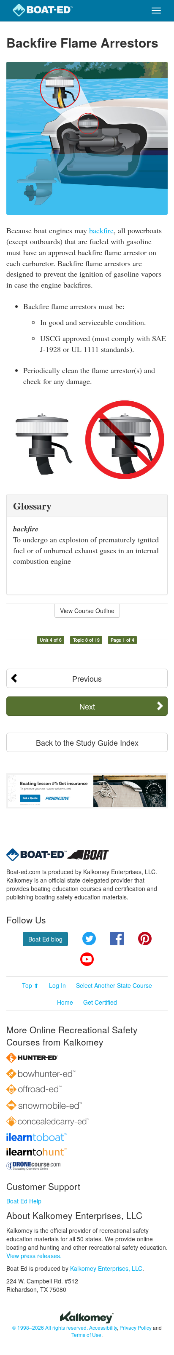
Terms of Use (86, 1334)
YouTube (87, 959)
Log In (57, 985)
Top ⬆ (30, 985)
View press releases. (34, 1255)
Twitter (89, 938)
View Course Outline (87, 610)
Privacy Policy (136, 1327)
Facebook (117, 938)
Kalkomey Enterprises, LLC (106, 1268)
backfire (101, 230)
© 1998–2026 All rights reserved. (50, 1327)
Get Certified (100, 1002)
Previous (87, 678)
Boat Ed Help (23, 1201)
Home (65, 1002)
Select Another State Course (114, 985)
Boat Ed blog (45, 939)
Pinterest (145, 938)
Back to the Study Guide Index (87, 742)
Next (87, 706)
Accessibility (103, 1327)
